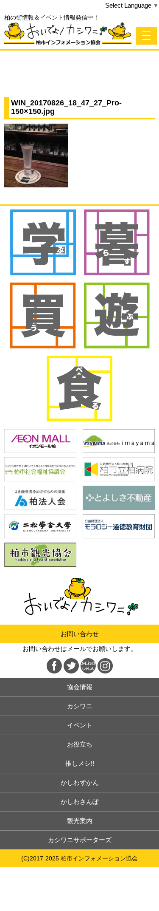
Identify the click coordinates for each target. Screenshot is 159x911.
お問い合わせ (80, 633)
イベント (79, 725)
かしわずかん (80, 782)
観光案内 (79, 820)
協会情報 (79, 686)
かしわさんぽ (80, 801)
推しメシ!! (79, 763)
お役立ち (79, 744)
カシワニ (79, 706)
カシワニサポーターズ (80, 839)
